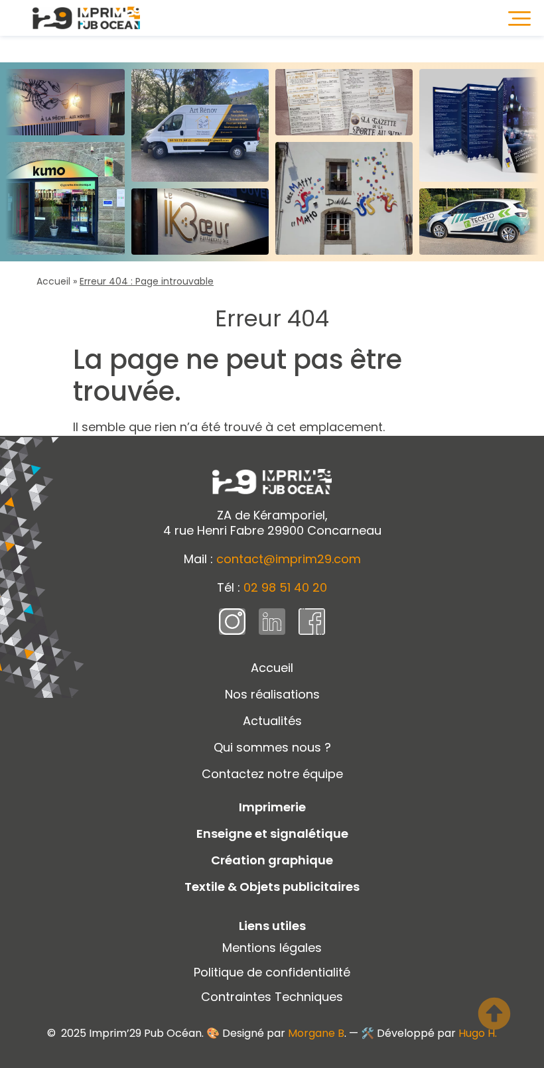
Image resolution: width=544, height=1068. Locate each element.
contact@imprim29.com (288, 559)
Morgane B (316, 1033)
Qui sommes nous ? (272, 747)
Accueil (53, 281)
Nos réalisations (272, 694)
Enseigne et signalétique (272, 833)
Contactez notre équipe (272, 774)
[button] (519, 18)
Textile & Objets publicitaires (272, 886)
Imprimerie (272, 807)
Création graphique (272, 860)
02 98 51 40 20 (285, 587)
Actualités (272, 720)
